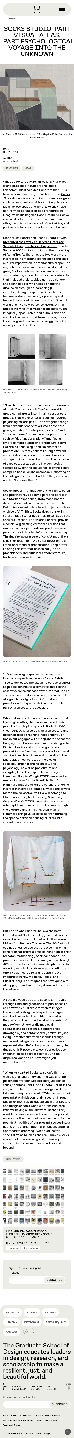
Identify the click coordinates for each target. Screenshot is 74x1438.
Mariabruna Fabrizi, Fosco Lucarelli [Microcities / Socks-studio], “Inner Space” (30, 1234)
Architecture (31, 1248)
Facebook (12, 1312)
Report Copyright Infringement (18, 1420)
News (12, 19)
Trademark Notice (11, 1425)
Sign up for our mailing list (25, 1268)
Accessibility (26, 1416)
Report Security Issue (46, 1420)
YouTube (50, 1312)
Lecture (13, 1248)
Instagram (31, 1322)
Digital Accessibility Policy (47, 1416)
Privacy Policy (10, 1416)
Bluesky (32, 1312)
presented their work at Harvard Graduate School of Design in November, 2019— (33, 244)
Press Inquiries (56, 1322)
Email (15, 1273)
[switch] (28, 1331)
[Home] (29, 1386)
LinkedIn (11, 1322)
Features (12, 168)
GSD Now (11, 1332)
